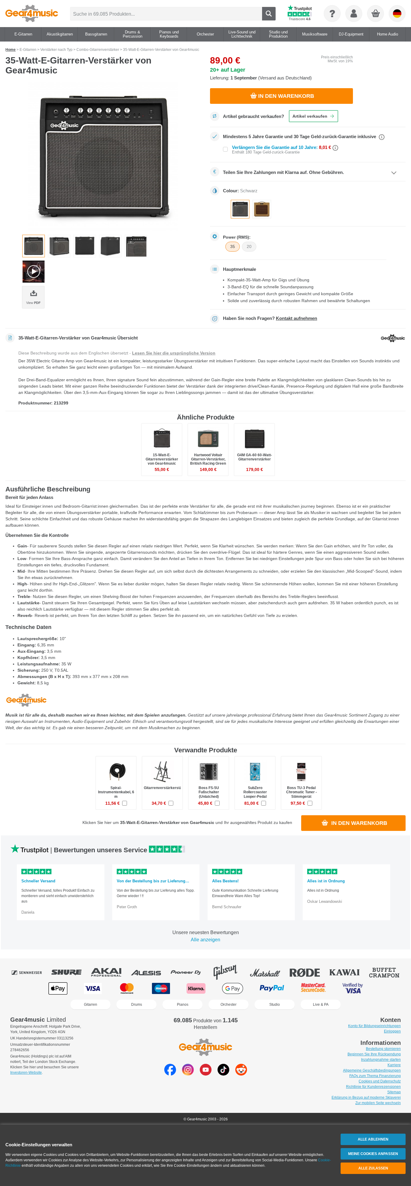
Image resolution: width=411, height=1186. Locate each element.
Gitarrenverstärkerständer (167, 788)
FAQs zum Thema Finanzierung (375, 1076)
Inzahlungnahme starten (381, 1059)
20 (249, 246)
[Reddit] (241, 1073)
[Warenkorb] (375, 13)
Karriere (394, 1065)
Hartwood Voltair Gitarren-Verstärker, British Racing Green (208, 459)
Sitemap (394, 1092)
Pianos (182, 1004)
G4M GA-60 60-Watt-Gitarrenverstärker (254, 457)
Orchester (228, 1004)
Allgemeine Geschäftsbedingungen (372, 1070)
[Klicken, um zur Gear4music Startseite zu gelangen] (31, 13)
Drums (136, 1004)
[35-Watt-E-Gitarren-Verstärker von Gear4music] (240, 209)
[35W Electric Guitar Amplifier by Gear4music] (103, 157)
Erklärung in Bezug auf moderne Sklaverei (366, 1097)
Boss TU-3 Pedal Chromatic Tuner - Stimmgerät (301, 792)
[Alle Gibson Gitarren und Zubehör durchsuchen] (229, 972)
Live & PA (321, 1004)
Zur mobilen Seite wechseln (378, 1103)
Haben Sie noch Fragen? (270, 318)
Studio (274, 1004)
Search (269, 13)
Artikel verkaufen (309, 116)
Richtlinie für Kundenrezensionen (373, 1087)
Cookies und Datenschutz (380, 1081)
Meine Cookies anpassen (373, 1154)
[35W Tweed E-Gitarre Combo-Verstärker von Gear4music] (262, 209)
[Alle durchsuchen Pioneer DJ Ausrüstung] (190, 972)
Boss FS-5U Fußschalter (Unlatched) (209, 792)
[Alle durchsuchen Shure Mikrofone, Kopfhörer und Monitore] (71, 972)
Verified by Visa (352, 988)
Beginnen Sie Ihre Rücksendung (374, 1054)
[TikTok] (223, 1073)
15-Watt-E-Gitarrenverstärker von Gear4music (162, 459)
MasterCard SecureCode (313, 988)
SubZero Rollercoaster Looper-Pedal (255, 792)
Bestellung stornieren (383, 1049)
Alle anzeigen (205, 939)
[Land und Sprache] (397, 13)
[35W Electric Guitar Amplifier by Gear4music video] (34, 272)
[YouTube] (206, 1073)
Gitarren (90, 1004)
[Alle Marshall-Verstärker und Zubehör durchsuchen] (269, 972)
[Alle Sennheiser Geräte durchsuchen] (31, 972)
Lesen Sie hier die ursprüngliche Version (173, 353)
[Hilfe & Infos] (332, 13)
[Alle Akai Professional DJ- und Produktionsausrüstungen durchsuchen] (110, 972)
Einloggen (392, 1031)
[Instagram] (188, 1073)
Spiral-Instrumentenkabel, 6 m (116, 792)
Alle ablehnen (373, 1139)
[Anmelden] (354, 13)
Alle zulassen (373, 1168)
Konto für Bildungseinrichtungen (374, 1026)
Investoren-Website (26, 1072)
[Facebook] (170, 1073)
